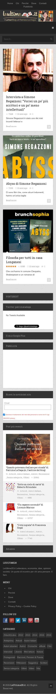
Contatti (42, 3)
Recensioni (44, 474)
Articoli (12, 474)
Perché (25, 3)
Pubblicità (28, 6)
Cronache (32, 646)
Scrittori (43, 663)
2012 (20, 635)
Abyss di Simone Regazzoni (26, 184)
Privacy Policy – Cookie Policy (22, 606)
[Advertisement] (21, 368)
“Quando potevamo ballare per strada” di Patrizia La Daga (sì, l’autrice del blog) (27, 469)
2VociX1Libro (10, 635)
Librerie (18, 652)
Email (6, 403)
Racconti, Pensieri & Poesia (30, 657)
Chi (17, 3)
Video (31, 668)
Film (49, 646)
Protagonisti (9, 657)
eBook (42, 646)
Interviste (8, 652)
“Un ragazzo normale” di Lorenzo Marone (30, 506)
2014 (34, 635)
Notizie (40, 652)
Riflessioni (21, 663)
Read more (11, 126)
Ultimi (26, 477)
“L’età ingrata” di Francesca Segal (31, 526)
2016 (48, 635)
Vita (38, 668)
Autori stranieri (27, 531)
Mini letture (29, 652)
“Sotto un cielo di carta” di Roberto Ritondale (30, 486)
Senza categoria (14, 477)
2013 (27, 635)
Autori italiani (23, 474)
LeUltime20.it (18, 685)
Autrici (34, 474)
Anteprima (8, 640)
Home (10, 3)
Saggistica (33, 663)
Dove (33, 3)
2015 (41, 635)
